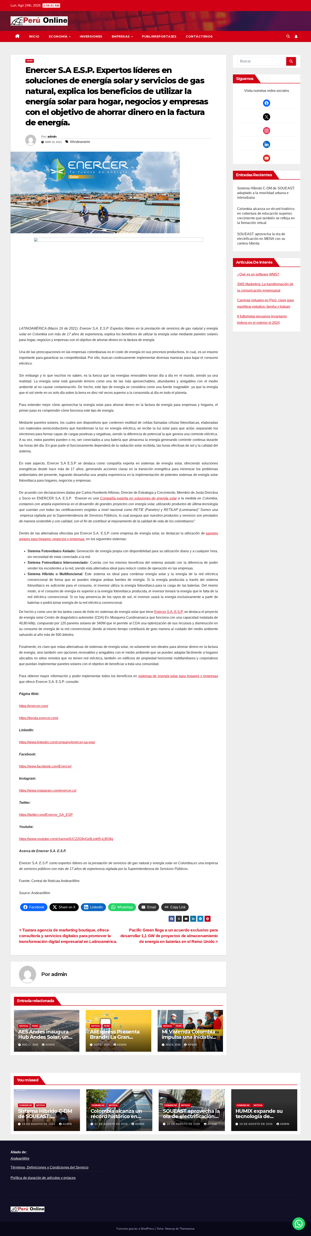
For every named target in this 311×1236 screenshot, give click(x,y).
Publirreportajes (159, 36)
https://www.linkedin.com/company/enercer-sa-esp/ (57, 742)
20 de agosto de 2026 (184, 1124)
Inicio (34, 36)
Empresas (121, 36)
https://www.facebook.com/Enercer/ (45, 766)
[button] (288, 36)
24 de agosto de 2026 (39, 1124)
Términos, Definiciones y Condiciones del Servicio (49, 1167)
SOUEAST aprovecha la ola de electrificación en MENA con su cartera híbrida (261, 238)
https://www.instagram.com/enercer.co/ (47, 790)
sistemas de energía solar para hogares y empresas (178, 676)
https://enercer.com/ (33, 706)
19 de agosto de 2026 (256, 1124)
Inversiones (91, 36)
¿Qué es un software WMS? (258, 274)
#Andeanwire (80, 142)
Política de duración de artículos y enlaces (43, 1178)
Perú (30, 61)
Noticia (23, 1026)
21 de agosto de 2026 (112, 1124)
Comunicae (25, 1105)
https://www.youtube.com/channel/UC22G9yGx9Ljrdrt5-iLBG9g (66, 839)
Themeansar (187, 1228)
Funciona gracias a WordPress (136, 1228)
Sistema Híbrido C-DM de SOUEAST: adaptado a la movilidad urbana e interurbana (266, 192)
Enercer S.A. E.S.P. (168, 612)
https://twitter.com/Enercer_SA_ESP (46, 815)
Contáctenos (199, 36)
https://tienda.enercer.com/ (38, 718)
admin (52, 136)
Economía (59, 36)
